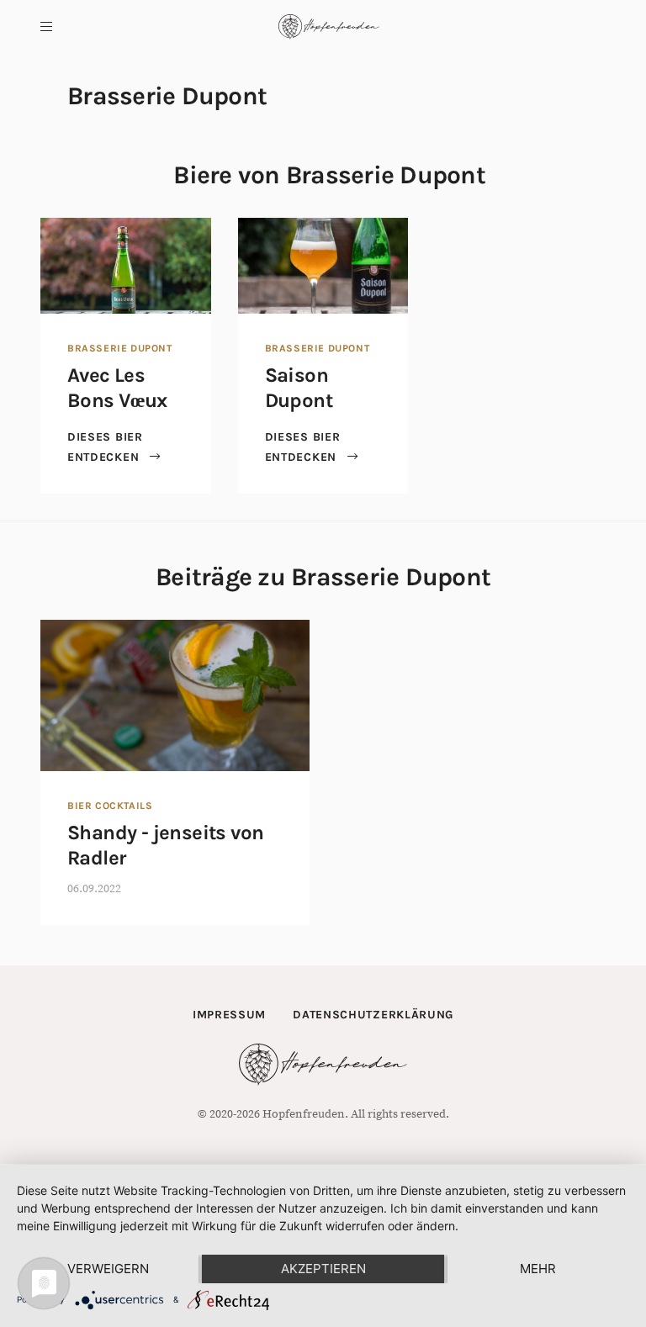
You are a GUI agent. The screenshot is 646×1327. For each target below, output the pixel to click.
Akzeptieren (323, 1269)
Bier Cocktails (109, 806)
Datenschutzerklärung (373, 1014)
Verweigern (108, 1269)
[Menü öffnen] (46, 27)
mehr (538, 1269)
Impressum (229, 1014)
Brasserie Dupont (119, 348)
